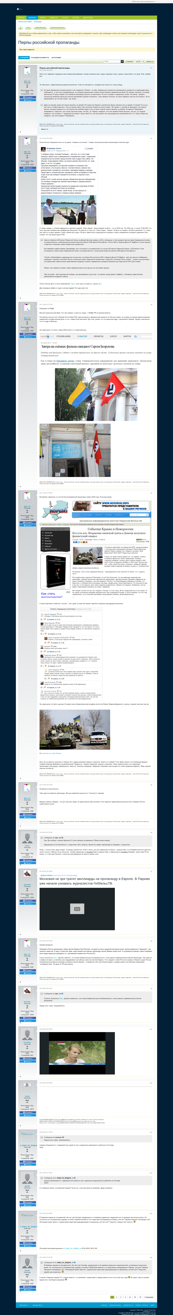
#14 (151, 1213)
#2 (151, 138)
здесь (55, 958)
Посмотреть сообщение (62, 837)
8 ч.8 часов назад (70, 875)
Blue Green (23, 1305)
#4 (151, 493)
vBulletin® (153, 1311)
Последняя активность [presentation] (40, 57)
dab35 (27, 1186)
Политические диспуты (57, 27)
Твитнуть (29, 100)
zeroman (27, 884)
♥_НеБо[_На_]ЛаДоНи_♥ (30, 1145)
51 (135, 1297)
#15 (151, 1257)
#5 (151, 785)
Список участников (25, 21)
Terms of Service (142, 1305)
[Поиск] (122, 61)
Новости (54, 18)
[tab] (24, 57)
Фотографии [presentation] (56, 57)
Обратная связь (115, 1305)
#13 (151, 1173)
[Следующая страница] (143, 61)
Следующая (149, 1297)
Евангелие (88, 18)
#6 (151, 832)
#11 (151, 1083)
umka (27, 1096)
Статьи (65, 18)
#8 (151, 941)
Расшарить (28, 97)
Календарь (38, 21)
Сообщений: (25, 94)
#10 (151, 1029)
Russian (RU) (37, 1305)
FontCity (27, 1042)
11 (130, 1297)
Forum (28, 27)
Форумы (32, 18)
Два (100, 284)
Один (73, 284)
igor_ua (27, 81)
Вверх (153, 1305)
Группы (75, 18)
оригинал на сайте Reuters (52, 753)
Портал (21, 18)
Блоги (43, 18)
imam (27, 846)
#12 (151, 1132)
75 (140, 1297)
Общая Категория (40, 27)
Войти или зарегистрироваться (143, 1)
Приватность (128, 1305)
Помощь (104, 1305)
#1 (151, 68)
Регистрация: (25, 90)
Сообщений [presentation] (24, 57)
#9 (151, 988)
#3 (151, 305)
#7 (151, 871)
